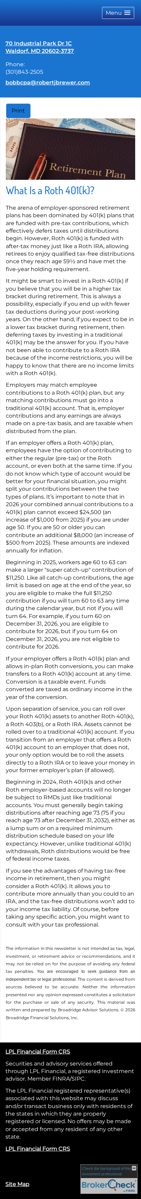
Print (18, 110)
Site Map (17, 1184)
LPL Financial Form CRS (37, 1051)
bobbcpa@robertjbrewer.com (47, 82)
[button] (118, 13)
